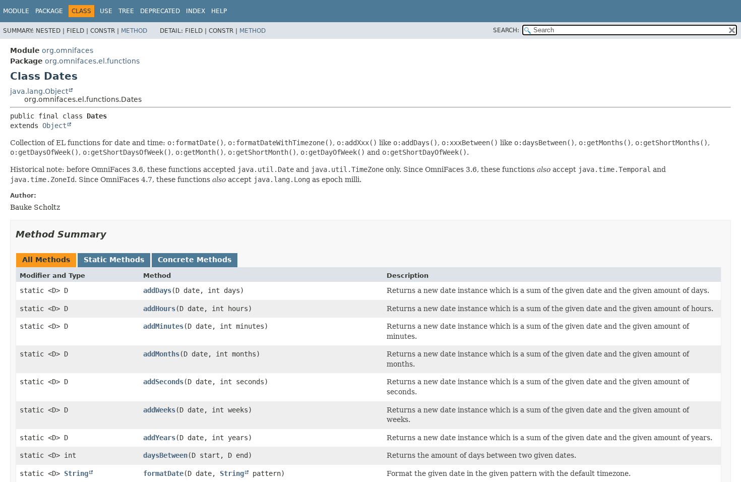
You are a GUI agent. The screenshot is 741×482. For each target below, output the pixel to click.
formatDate (163, 473)
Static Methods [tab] (114, 260)
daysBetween (165, 455)
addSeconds (163, 382)
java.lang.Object (39, 91)
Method (134, 30)
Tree (126, 11)
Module (16, 11)
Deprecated (160, 11)
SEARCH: (506, 30)
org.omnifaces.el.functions (92, 61)
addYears (159, 438)
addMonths (161, 354)
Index (195, 11)
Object (54, 126)
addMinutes (163, 326)
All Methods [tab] (46, 260)
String (76, 473)
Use (106, 11)
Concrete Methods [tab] (194, 260)
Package (49, 11)
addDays (157, 290)
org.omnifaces (67, 50)
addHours (159, 309)
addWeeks (159, 410)
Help (219, 11)
